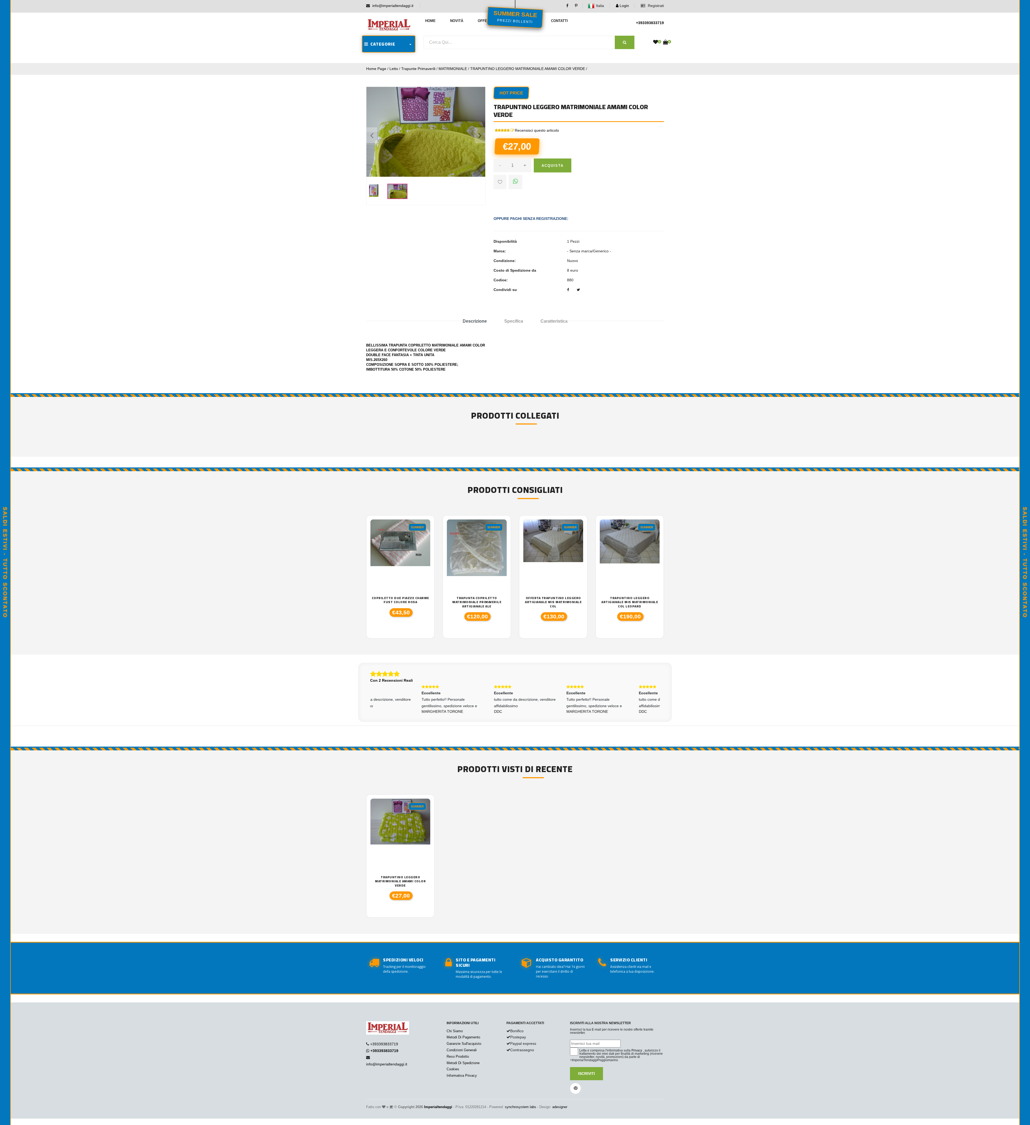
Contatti (559, 21)
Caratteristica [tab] (554, 321)
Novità (456, 21)
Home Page (376, 69)
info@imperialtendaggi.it (392, 5)
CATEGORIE (381, 44)
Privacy (636, 1050)
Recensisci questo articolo (537, 130)
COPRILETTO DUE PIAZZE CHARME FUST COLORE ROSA (400, 600)
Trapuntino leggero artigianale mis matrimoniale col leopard (629, 602)
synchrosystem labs (520, 1107)
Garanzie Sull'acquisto (464, 1044)
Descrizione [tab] (475, 321)
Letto (393, 69)
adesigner (559, 1107)
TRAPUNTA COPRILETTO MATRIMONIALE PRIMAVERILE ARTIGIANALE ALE (476, 602)
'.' (371, 801)
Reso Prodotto (458, 1056)
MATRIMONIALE (453, 69)
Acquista (553, 166)
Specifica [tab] (513, 321)
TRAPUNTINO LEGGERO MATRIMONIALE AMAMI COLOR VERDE (527, 69)
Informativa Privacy (462, 1076)
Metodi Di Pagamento (463, 1037)
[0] (655, 42)
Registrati (655, 5)
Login (624, 5)
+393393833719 (650, 23)
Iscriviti (586, 1073)
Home (430, 21)
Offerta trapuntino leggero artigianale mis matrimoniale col (553, 602)
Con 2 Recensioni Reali (391, 680)
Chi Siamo (455, 1031)
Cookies (453, 1069)
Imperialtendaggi (438, 1107)
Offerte (486, 21)
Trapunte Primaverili (418, 69)
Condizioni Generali (462, 1050)
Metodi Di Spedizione (463, 1063)
